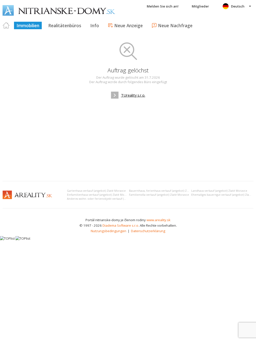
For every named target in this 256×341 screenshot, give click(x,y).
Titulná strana (6, 25)
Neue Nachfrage (175, 25)
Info (94, 25)
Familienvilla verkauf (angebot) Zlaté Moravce (159, 194)
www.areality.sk (158, 220)
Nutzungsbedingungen (108, 231)
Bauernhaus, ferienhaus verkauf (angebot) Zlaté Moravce (166, 190)
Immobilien (27, 25)
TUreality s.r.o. (133, 95)
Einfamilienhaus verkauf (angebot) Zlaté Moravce (99, 194)
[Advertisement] (128, 140)
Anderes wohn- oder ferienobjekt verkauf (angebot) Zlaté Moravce (111, 198)
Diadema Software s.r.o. (120, 225)
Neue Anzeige (128, 25)
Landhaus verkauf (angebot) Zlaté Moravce (219, 190)
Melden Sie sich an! (162, 6)
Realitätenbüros (64, 25)
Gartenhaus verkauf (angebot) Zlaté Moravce (96, 190)
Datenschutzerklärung (148, 231)
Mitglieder (200, 6)
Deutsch (237, 6)
